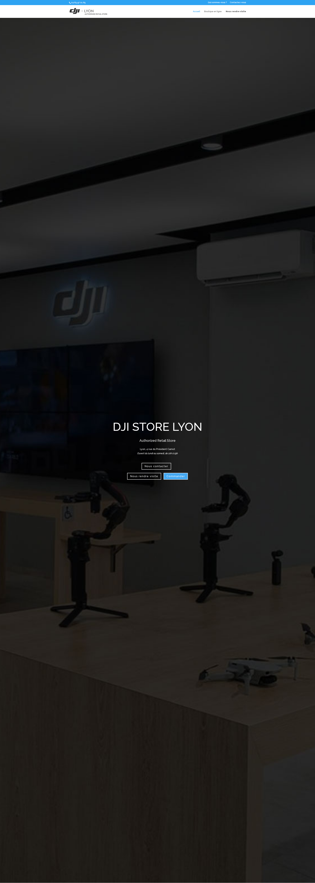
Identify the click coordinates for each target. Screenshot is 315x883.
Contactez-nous (238, 2)
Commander (176, 476)
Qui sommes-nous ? (217, 2)
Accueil (196, 11)
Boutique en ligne (213, 11)
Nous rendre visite (144, 476)
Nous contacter (156, 466)
